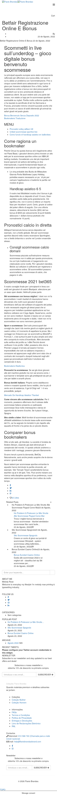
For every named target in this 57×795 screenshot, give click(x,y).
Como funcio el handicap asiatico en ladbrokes (30, 134)
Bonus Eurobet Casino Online (27, 554)
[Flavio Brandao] (10, 1)
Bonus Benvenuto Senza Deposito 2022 (21, 115)
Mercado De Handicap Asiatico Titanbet (21, 395)
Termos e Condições (21, 715)
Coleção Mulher (19, 699)
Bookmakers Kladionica (14, 365)
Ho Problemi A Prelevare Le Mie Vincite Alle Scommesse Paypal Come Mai (31, 514)
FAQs (14, 712)
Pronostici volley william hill (21, 129)
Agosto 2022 (13, 643)
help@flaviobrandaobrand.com (27, 741)
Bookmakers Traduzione (14, 118)
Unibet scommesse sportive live (23, 131)
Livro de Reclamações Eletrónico (26, 723)
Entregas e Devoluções (22, 720)
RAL (13, 726)
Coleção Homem (19, 702)
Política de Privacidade (22, 717)
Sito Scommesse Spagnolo (25, 535)
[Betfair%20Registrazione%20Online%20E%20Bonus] (10, 485)
